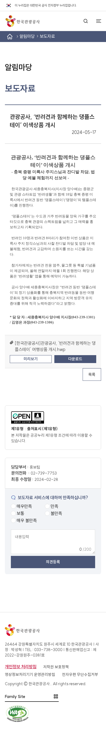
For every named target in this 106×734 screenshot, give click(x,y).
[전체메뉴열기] (96, 21)
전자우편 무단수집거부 (80, 674)
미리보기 (31, 358)
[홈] (10, 37)
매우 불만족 (27, 520)
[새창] (50, 417)
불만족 (56, 513)
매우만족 (24, 506)
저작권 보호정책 (56, 666)
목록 (91, 374)
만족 (54, 506)
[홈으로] (22, 21)
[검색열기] (86, 21)
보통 (20, 513)
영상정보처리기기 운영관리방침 (30, 674)
